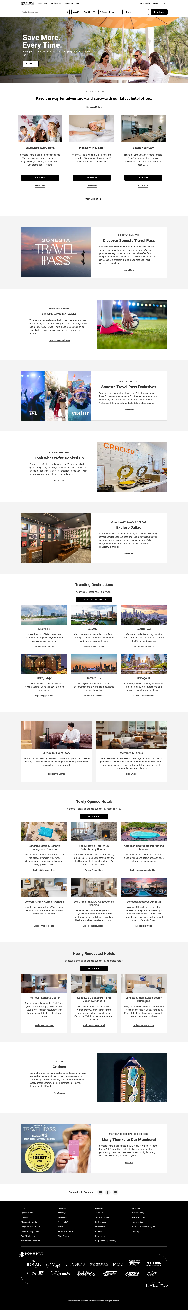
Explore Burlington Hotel (143, 1025)
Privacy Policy (138, 1213)
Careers (98, 1231)
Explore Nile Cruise (143, 926)
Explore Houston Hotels (94, 646)
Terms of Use (137, 1222)
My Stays (156, 3)
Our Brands (42, 3)
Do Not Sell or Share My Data (144, 1227)
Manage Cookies (139, 1217)
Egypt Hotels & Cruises (30, 1227)
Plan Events (131, 774)
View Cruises (59, 1093)
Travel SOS (62, 1227)
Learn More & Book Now (59, 340)
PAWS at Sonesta (65, 1231)
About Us (99, 1213)
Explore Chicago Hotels (143, 696)
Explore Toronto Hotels (94, 696)
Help (165, 3)
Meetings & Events (72, 3)
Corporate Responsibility (105, 1241)
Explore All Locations (94, 599)
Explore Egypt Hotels (44, 696)
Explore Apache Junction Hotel (143, 870)
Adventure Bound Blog (30, 1241)
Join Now (129, 1162)
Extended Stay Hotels (30, 1231)
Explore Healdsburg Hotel (94, 926)
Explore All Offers (94, 107)
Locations (25, 1217)
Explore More (94, 816)
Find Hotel (159, 12)
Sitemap (135, 1231)
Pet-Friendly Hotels (29, 1236)
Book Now (30, 64)
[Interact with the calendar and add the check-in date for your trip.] (94, 12)
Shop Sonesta (64, 1236)
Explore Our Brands (56, 774)
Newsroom (100, 1236)
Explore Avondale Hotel (44, 926)
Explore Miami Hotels (44, 646)
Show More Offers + (94, 199)
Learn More (40, 186)
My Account (63, 1217)
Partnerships (100, 1222)
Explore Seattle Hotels (144, 646)
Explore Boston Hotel (94, 870)
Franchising (100, 1227)
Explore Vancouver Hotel (94, 1025)
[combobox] (45, 12)
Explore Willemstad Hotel (44, 870)
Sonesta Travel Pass (103, 1217)
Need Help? (63, 1222)
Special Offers (56, 3)
